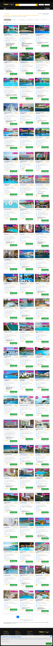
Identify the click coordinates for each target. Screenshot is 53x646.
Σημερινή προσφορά (6, 632)
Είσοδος (41, 4)
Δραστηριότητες (29, 8)
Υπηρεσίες (25, 8)
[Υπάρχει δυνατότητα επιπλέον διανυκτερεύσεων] (13, 64)
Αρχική (5, 8)
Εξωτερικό (15, 8)
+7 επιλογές (27, 141)
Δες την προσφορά (13, 47)
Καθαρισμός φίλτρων (7, 18)
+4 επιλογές (41, 579)
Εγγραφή (47, 4)
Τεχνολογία (11, 8)
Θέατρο (43, 8)
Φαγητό (40, 8)
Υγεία (38, 8)
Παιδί (32, 8)
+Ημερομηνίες (30, 119)
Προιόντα (22, 8)
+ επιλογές (40, 66)
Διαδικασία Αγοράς (17, 632)
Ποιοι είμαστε (29, 632)
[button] (45, 13)
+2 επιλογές (28, 458)
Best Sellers (7, 8)
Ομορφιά (35, 8)
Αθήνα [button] (17, 4)
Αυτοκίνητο (18, 8)
